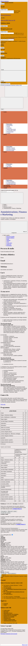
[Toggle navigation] (12, 103)
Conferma (8, 83)
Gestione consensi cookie (9, 619)
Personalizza (4, 511)
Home (4, 204)
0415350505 (8, 588)
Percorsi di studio (7, 207)
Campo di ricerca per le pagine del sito (9, 190)
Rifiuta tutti (12, 511)
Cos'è (7, 241)
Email (7, 239)
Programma (9, 245)
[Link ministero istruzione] (7, 2)
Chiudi (2, 47)
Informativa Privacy (7, 613)
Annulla (2, 83)
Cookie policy (6, 610)
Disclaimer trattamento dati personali (9, 633)
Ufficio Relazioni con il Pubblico (10, 614)
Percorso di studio (10, 236)
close (2, 109)
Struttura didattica (10, 237)
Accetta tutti (5, 512)
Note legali (5, 611)
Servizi (5, 205)
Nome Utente (17, 11)
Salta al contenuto (5, 1)
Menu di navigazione (19, 232)
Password (16, 12)
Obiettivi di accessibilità (8, 616)
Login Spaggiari (11, 38)
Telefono (8, 240)
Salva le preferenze (12, 573)
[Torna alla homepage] (14, 85)
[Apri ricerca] (16, 91)
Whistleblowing (7, 618)
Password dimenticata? (6, 15)
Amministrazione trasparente (9, 620)
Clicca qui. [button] (3, 404)
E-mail (15, 33)
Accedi (2, 3)
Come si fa (8, 244)
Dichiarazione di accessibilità (10, 615)
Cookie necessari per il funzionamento (9, 528)
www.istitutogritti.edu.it (6, 534)
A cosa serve (9, 243)
